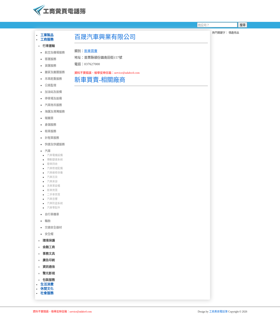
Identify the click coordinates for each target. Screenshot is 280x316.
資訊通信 (49, 266)
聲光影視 (49, 273)
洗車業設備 (53, 185)
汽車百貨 (52, 177)
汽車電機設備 (55, 155)
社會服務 (47, 293)
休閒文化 (47, 288)
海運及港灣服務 (55, 111)
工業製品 (47, 35)
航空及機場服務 (55, 52)
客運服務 (50, 59)
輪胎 (48, 220)
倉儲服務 (50, 124)
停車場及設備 (53, 98)
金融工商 (49, 247)
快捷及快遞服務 (55, 144)
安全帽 (49, 234)
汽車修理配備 (55, 168)
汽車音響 (52, 199)
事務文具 (49, 253)
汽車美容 (52, 181)
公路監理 (50, 85)
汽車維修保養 (55, 172)
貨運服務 (50, 65)
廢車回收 (52, 164)
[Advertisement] (168, 11)
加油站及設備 (53, 91)
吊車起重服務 (53, 78)
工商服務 (47, 39)
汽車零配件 (53, 207)
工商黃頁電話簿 (218, 311)
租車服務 (50, 131)
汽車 (48, 150)
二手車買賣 (53, 194)
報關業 (49, 118)
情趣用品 (234, 32)
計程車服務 (52, 137)
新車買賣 (52, 190)
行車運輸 (49, 45)
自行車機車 (52, 214)
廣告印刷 (49, 260)
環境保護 (49, 240)
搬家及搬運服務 (55, 72)
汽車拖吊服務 (53, 104)
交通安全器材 (53, 227)
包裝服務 (49, 279)
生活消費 (47, 284)
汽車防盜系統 (55, 203)
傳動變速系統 (55, 159)
